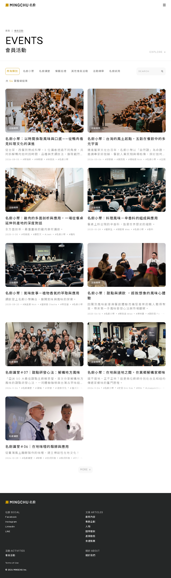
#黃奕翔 (121, 159)
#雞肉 (72, 235)
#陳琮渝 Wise (125, 314)
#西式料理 (64, 458)
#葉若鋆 (64, 305)
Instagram (11, 522)
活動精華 (98, 71)
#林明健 (38, 159)
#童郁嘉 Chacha (48, 305)
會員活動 (18, 31)
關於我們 (90, 555)
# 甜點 (38, 388)
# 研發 (48, 388)
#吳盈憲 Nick (30, 305)
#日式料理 (50, 458)
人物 (88, 527)
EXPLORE (156, 52)
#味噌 (39, 458)
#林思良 (50, 159)
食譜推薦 (90, 541)
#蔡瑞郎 (27, 159)
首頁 (7, 31)
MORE (84, 469)
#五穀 (162, 159)
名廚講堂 (44, 71)
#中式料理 (78, 458)
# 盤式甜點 (75, 388)
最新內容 (90, 517)
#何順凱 (25, 235)
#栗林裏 (140, 314)
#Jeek (48, 235)
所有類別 (12, 71)
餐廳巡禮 (60, 71)
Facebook (11, 517)
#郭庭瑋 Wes (123, 229)
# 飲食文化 (61, 388)
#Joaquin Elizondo (155, 388)
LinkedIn (10, 527)
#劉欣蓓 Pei (154, 314)
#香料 (150, 229)
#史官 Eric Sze (125, 388)
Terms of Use (12, 563)
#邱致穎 (109, 159)
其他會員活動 (79, 71)
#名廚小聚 (63, 159)
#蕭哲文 (37, 235)
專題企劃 (90, 522)
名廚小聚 (28, 71)
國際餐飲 (90, 531)
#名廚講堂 (26, 388)
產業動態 (90, 536)
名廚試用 (114, 71)
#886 (139, 388)
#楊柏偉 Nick (135, 159)
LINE (7, 531)
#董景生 (108, 229)
